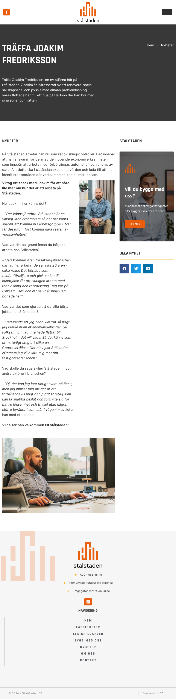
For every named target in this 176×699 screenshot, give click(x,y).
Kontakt (88, 660)
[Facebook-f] (6, 12)
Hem (88, 620)
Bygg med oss (88, 640)
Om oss (88, 653)
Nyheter (88, 647)
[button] (124, 268)
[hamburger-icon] (167, 12)
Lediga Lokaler (88, 634)
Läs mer (134, 224)
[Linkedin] (88, 601)
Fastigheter (88, 627)
